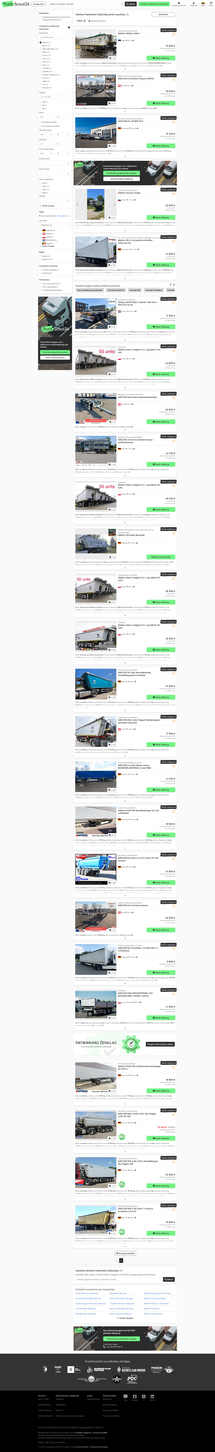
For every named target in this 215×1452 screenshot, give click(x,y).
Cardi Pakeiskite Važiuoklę (87, 1293)
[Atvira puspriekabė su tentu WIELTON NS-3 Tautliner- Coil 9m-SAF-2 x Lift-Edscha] (95, 959)
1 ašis (45, 183)
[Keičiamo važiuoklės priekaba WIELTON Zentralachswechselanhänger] (95, 408)
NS (44, 105)
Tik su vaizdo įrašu (50, 287)
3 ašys (45, 189)
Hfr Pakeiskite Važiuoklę (86, 1308)
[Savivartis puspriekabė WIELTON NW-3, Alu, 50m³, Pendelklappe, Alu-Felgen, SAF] (95, 1172)
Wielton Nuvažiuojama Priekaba (157, 1293)
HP (44, 108)
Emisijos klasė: (44, 158)
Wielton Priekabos (151, 1308)
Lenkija (49, 237)
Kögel (46, 81)
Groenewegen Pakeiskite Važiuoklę (91, 1303)
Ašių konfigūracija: (46, 179)
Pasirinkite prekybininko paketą (55, 352)
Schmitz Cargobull (51, 75)
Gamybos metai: (45, 130)
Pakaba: (42, 196)
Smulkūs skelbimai (50, 270)
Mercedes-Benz (50, 49)
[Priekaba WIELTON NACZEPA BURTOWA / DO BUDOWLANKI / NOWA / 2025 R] (95, 1004)
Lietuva (63, 216)
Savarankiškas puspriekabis (90, 290)
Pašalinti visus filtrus (98, 21)
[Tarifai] (55, 329)
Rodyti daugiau (126, 1318)
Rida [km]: (43, 139)
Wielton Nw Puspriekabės (155, 1298)
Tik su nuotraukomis (51, 284)
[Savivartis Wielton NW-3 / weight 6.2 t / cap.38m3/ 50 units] (95, 496)
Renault (46, 88)
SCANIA (47, 68)
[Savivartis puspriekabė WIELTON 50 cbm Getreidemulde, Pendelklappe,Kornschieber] (95, 684)
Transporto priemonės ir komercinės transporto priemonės (56, 18)
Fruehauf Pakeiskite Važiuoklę (88, 1298)
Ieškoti (131, 4)
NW (45, 102)
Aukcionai (47, 273)
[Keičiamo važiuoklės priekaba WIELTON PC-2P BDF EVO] (95, 132)
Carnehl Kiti (134, 290)
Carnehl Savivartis (116, 290)
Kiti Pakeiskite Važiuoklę (86, 1313)
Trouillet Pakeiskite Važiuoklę (122, 1303)
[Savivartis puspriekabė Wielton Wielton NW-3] (95, 45)
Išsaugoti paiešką (126, 1253)
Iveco (46, 58)
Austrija (49, 233)
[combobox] (55, 225)
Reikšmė (164, 14)
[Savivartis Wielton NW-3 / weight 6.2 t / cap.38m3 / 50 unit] (95, 361)
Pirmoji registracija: (46, 149)
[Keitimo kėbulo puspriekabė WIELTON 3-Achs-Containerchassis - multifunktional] (95, 451)
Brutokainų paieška (49, 122)
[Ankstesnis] (77, 44)
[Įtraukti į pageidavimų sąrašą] (173, 34)
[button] (211, 4)
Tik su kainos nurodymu (51, 126)
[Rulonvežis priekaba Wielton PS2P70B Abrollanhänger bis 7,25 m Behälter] (95, 822)
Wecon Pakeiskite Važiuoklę (121, 1308)
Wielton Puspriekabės (153, 1313)
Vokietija (50, 230)
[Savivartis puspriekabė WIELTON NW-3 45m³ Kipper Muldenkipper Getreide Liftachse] (95, 731)
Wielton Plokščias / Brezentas (156, 1303)
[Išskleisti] (125, 69)
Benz (46, 46)
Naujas (46, 256)
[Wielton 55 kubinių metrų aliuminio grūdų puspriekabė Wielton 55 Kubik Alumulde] (95, 543)
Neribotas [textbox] (46, 225)
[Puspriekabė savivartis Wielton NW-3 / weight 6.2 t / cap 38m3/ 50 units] (95, 589)
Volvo (46, 62)
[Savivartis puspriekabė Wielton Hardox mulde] (95, 204)
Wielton (46, 42)
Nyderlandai (51, 240)
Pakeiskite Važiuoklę (118, 1293)
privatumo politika (82, 1447)
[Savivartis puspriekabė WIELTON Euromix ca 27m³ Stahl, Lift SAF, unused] (95, 869)
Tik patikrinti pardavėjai (52, 290)
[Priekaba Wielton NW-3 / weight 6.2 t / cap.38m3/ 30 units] (95, 636)
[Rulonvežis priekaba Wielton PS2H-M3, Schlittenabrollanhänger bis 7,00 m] (95, 1077)
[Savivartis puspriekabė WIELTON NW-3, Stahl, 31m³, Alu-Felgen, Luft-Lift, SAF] (95, 1125)
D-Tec (46, 78)
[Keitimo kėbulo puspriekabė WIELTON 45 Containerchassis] (95, 917)
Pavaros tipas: (44, 169)
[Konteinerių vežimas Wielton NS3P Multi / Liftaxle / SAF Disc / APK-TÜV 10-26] (95, 313)
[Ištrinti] (122, 4)
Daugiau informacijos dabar (160, 1044)
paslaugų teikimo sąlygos (99, 1447)
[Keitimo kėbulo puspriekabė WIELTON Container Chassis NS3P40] (95, 90)
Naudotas (47, 259)
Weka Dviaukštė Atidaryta (121, 1313)
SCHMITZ (47, 71)
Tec (45, 84)
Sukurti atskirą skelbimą (55, 357)
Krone (46, 55)
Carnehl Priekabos (153, 290)
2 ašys (45, 186)
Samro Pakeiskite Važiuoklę (121, 1298)
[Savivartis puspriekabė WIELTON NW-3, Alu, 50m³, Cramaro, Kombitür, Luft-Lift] (95, 1220)
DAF (45, 65)
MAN (46, 52)
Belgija (49, 243)
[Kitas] (114, 44)
